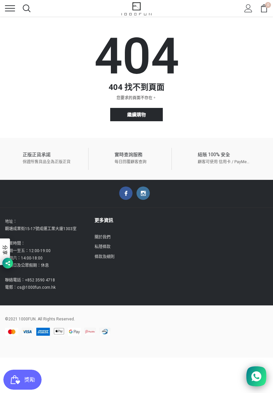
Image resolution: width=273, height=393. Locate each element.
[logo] (136, 8)
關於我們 (103, 237)
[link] (126, 193)
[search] (27, 8)
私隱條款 (103, 247)
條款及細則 (105, 257)
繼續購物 (136, 114)
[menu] (10, 8)
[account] (248, 8)
